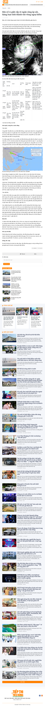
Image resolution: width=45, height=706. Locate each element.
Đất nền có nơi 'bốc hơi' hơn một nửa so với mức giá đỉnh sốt (29, 505)
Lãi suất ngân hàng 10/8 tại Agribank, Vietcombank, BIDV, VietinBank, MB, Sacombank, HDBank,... (29, 613)
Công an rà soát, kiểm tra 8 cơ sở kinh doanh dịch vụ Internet (29, 494)
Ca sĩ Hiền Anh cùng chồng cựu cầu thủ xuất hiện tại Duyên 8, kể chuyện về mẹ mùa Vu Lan (29, 649)
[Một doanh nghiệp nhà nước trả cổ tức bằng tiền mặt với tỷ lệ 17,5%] (9, 555)
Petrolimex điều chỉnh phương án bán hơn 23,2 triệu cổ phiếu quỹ (29, 695)
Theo (37, 248)
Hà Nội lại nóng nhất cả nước (22, 317)
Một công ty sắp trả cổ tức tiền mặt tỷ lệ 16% (29, 683)
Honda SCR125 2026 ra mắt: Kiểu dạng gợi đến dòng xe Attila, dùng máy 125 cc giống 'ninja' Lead (29, 347)
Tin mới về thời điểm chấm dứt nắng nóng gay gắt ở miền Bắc (29, 415)
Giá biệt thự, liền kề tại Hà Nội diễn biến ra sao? (28, 335)
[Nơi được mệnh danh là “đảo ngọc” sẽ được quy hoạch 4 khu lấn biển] (9, 628)
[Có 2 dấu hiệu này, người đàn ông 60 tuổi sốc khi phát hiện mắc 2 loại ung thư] (9, 543)
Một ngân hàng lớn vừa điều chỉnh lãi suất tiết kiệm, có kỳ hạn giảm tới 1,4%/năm (29, 600)
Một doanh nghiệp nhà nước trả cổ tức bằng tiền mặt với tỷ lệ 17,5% (29, 553)
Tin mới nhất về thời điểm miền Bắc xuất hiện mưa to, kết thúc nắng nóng (9, 318)
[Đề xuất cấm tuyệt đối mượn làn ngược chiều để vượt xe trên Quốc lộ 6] (36, 311)
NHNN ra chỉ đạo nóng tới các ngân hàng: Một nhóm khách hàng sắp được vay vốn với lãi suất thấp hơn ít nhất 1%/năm (29, 381)
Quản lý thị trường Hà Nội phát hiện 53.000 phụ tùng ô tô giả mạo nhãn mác (28, 472)
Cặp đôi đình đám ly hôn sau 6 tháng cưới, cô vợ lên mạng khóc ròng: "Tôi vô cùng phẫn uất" (29, 565)
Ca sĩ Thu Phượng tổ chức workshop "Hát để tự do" (29, 436)
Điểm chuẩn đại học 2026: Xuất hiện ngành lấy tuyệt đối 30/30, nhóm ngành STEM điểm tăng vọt (29, 636)
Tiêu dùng (24, 480)
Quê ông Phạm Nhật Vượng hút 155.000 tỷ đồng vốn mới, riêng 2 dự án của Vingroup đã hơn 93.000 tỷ (30, 426)
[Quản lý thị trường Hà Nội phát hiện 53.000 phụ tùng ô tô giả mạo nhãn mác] (9, 474)
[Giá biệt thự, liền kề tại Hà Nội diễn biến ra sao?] (9, 338)
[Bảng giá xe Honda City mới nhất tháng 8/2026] (9, 487)
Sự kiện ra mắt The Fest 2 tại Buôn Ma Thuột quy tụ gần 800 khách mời (29, 448)
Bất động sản (24, 342)
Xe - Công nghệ (25, 355)
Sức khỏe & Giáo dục (26, 644)
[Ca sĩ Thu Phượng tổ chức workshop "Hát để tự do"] (9, 439)
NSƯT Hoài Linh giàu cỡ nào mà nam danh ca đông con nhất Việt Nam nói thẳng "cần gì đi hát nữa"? (29, 589)
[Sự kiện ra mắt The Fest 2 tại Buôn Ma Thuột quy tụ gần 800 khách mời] (9, 450)
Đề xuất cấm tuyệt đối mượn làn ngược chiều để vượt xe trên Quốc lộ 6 (35, 318)
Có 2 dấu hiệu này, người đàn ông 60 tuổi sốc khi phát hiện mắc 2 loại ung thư (29, 541)
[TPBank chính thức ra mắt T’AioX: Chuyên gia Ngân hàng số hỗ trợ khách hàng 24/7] (9, 405)
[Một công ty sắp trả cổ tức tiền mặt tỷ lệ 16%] (9, 686)
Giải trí (24, 571)
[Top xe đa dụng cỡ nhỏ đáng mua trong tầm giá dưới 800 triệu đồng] (9, 531)
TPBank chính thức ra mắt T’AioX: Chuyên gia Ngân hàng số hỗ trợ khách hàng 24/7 (29, 403)
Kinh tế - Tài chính (25, 388)
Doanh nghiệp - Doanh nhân (27, 432)
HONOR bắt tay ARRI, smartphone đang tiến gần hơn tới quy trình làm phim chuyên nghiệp (28, 576)
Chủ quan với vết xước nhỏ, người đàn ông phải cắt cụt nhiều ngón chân (29, 661)
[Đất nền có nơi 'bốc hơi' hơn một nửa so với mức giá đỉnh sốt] (9, 507)
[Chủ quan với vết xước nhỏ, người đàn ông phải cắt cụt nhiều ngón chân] (9, 664)
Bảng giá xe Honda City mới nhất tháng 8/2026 (28, 484)
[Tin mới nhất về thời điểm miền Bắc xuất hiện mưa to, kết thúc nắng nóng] (8, 311)
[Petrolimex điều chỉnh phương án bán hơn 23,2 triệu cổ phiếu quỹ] (9, 697)
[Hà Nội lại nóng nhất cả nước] (22, 311)
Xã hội (23, 365)
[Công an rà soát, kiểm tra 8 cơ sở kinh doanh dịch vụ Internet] (9, 497)
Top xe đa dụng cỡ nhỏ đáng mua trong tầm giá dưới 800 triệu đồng (30, 529)
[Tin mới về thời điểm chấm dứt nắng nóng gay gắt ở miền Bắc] (9, 418)
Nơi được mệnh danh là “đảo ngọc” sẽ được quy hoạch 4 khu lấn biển (29, 625)
